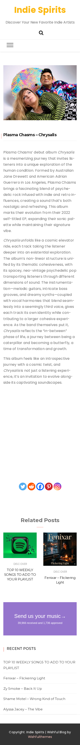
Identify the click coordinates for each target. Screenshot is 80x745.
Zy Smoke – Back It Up (22, 688)
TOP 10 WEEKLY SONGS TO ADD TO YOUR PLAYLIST (20, 575)
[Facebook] (40, 486)
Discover (20, 564)
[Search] (41, 32)
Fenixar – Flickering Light (24, 678)
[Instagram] (57, 486)
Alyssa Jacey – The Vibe (23, 709)
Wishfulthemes (40, 737)
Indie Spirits (40, 10)
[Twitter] (23, 486)
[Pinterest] (49, 486)
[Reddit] (31, 486)
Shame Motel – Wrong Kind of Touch (34, 699)
